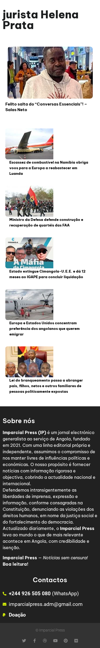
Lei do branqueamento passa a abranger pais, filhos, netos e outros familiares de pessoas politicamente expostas (46, 386)
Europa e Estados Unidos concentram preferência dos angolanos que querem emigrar (44, 328)
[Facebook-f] (35, 641)
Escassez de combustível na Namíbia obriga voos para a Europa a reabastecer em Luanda (48, 168)
